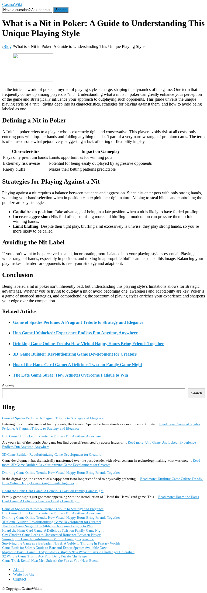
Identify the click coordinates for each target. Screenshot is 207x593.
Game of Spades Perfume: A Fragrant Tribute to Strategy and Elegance (78, 322)
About (18, 569)
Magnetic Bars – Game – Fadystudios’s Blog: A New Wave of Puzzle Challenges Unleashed (68, 552)
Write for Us (23, 574)
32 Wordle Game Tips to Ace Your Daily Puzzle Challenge (44, 556)
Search (8, 386)
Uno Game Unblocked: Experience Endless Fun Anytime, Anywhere (75, 333)
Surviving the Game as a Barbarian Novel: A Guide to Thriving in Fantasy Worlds (61, 543)
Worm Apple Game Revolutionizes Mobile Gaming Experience (48, 539)
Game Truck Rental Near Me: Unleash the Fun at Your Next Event (50, 561)
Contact (19, 579)
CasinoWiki (12, 4)
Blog (7, 46)
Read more (101, 462)
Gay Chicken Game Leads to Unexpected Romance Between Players (51, 535)
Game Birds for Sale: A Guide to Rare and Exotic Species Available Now (54, 548)
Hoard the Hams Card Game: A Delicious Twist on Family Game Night (77, 364)
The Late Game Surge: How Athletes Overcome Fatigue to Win (70, 375)
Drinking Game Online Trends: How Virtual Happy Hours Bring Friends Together (88, 343)
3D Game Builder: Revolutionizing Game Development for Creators (75, 354)
